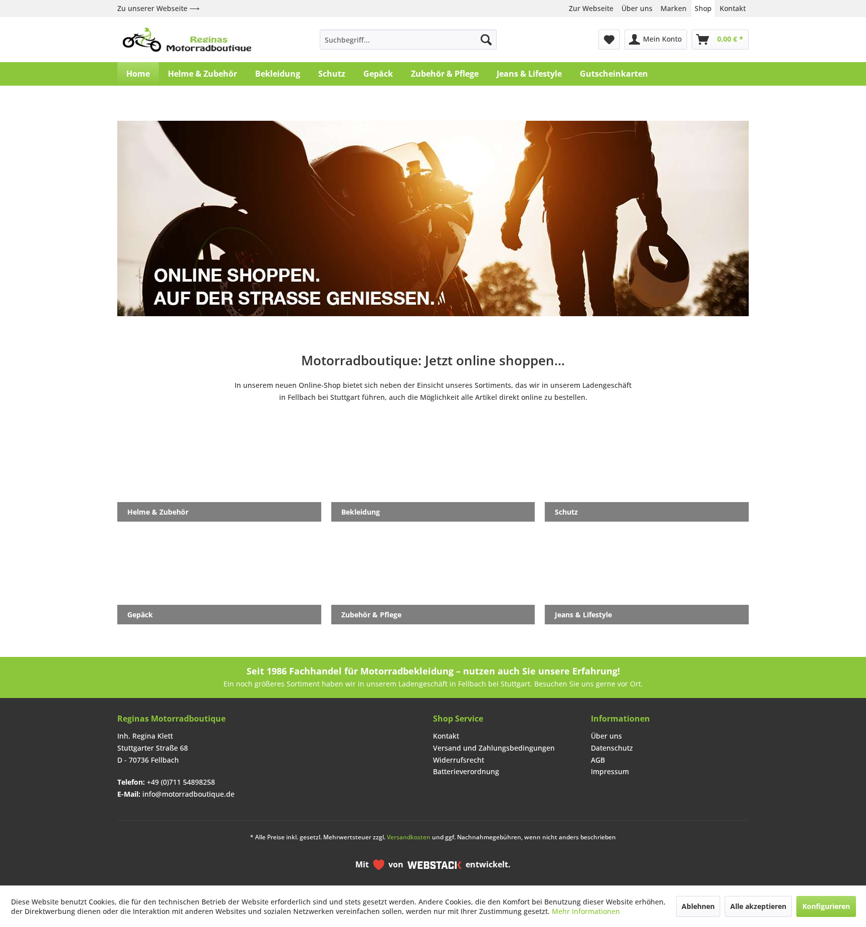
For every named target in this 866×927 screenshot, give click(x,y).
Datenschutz (612, 748)
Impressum (610, 771)
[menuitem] (408, 40)
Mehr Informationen (586, 911)
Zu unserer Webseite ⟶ (158, 8)
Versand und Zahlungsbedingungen (494, 748)
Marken (674, 8)
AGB (598, 760)
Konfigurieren (826, 906)
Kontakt (733, 8)
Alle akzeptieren (758, 906)
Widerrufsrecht (458, 760)
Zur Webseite (591, 8)
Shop (703, 8)
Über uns (637, 8)
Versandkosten (408, 837)
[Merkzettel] (609, 40)
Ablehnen (698, 906)
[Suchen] (486, 40)
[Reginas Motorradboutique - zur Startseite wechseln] (187, 39)
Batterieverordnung (466, 771)
